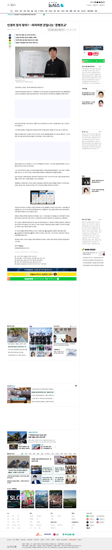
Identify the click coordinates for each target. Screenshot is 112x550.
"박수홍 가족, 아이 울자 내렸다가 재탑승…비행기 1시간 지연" (17, 471)
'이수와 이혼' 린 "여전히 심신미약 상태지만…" (43, 398)
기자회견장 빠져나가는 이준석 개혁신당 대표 (18, 355)
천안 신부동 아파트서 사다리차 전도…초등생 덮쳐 (18, 346)
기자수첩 (84, 89)
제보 (96, 11)
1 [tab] (70, 326)
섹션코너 (31, 525)
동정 (39, 528)
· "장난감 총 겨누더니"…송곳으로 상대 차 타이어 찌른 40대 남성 (93, 257)
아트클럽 (31, 519)
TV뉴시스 (83, 11)
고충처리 (42, 539)
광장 (75, 11)
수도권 (50, 11)
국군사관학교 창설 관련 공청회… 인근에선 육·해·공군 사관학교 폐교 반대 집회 (65, 344)
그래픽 (52, 519)
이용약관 (53, 539)
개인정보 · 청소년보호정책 (61, 539)
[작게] (73, 30)
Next (55, 447)
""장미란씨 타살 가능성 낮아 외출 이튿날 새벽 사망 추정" (37, 436)
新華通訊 (73, 519)
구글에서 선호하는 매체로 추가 (57, 30)
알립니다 (80, 539)
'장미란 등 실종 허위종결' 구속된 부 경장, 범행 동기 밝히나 (18, 477)
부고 (35, 528)
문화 (58, 11)
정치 (21, 11)
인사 (30, 528)
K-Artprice (89, 5)
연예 (67, 11)
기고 (37, 519)
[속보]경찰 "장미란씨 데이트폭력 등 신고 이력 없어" (22, 14)
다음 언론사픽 (101, 516)
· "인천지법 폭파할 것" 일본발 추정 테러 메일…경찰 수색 (93, 263)
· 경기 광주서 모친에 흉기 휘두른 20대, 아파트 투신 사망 (93, 260)
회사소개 (9, 539)
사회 (46, 11)
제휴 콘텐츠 (90, 11)
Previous (8, 447)
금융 (32, 11)
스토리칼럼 (39, 516)
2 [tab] (72, 326)
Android (73, 525)
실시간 (16, 11)
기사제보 (47, 539)
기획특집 (38, 522)
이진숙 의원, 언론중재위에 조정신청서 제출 (17, 349)
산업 (36, 11)
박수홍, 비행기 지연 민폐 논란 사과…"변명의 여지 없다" (47, 479)
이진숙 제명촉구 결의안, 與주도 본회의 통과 (24, 448)
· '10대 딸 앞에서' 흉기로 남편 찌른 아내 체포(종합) (93, 265)
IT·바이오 (41, 11)
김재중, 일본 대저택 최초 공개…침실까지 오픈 (42, 392)
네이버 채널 (91, 516)
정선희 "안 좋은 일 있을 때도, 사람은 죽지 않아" (43, 401)
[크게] (75, 30)
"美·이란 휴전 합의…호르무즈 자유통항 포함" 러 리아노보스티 (59, 479)
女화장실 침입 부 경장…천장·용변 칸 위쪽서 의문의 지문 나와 (47, 469)
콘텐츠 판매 (29, 539)
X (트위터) (91, 522)
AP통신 (73, 516)
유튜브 (91, 519)
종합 (22, 454)
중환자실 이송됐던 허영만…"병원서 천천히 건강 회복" (18, 482)
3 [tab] (74, 326)
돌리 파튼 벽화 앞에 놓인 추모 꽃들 (15, 352)
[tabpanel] (65, 337)
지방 (55, 11)
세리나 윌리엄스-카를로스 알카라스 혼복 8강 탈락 (18, 344)
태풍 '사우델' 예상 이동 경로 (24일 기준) (59, 352)
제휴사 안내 (23, 539)
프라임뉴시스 (95, 5)
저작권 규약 (36, 539)
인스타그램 (101, 522)
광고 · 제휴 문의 (16, 539)
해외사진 (59, 516)
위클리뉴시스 (102, 5)
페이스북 (101, 519)
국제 (24, 11)
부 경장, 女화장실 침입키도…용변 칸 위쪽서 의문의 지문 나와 (43, 395)
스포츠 (62, 11)
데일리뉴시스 (39, 525)
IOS (72, 528)
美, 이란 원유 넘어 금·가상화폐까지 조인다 (46, 448)
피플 (83, 176)
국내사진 (52, 516)
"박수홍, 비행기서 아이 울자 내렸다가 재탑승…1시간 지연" (43, 389)
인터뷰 (31, 522)
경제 (28, 11)
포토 (78, 11)
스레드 (91, 525)
